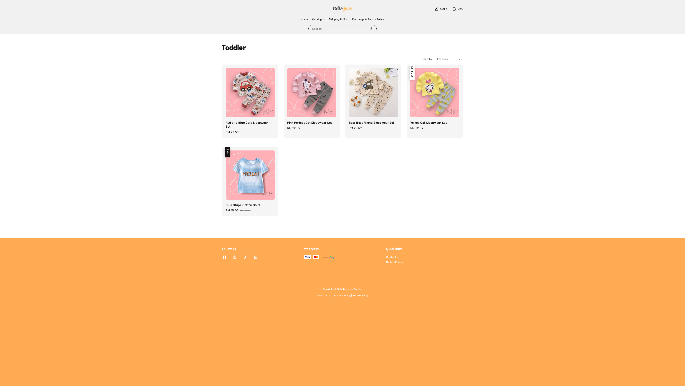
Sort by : (428, 59)
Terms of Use (324, 295)
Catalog (317, 19)
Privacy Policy (342, 295)
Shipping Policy (338, 19)
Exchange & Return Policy (368, 19)
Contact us (393, 257)
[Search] (370, 28)
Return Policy (360, 295)
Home (304, 19)
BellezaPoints (394, 262)
